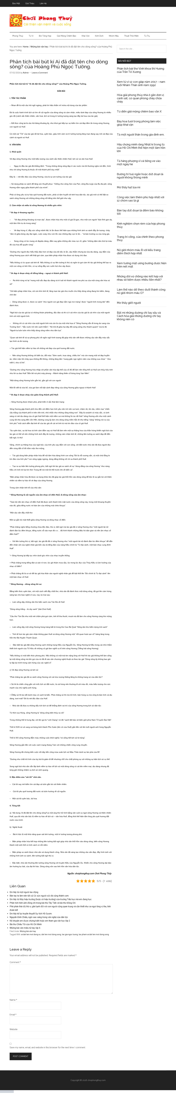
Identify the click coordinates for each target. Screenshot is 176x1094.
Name (13, 1000)
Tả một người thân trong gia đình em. (140, 134)
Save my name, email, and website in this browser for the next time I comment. (48, 1047)
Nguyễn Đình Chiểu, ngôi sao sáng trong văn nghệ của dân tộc (39, 917)
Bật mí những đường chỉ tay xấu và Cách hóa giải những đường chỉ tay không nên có (139, 316)
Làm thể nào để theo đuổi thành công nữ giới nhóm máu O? (141, 291)
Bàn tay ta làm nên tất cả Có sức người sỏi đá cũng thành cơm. (39, 895)
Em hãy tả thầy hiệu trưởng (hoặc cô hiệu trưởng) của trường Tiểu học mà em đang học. (51, 899)
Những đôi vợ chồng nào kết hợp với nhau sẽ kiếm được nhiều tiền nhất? (140, 278)
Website (13, 1029)
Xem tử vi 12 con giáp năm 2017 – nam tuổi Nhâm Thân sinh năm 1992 (141, 83)
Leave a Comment (40, 73)
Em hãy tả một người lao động (24, 892)
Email (13, 1014)
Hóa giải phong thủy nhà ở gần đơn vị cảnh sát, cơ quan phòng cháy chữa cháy (140, 98)
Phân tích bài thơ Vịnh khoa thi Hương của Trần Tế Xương (140, 70)
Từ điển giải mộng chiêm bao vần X (139, 111)
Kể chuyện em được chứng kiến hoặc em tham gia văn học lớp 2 (40, 920)
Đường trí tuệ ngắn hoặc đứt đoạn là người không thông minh (140, 175)
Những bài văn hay (28, 931)
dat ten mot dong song (51, 934)
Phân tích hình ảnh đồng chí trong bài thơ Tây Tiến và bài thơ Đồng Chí (42, 903)
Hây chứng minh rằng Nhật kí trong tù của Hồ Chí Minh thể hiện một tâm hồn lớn (141, 148)
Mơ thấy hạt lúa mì (128, 187)
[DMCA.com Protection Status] (7, 1092)
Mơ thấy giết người (129, 302)
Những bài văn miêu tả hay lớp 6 (25, 928)
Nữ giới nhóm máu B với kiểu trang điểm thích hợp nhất (139, 251)
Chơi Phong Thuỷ (88, 20)
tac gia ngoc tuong (70, 934)
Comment (15, 962)
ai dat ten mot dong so (31, 934)
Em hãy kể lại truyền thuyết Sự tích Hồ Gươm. (31, 913)
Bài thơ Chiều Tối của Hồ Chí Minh (26, 924)
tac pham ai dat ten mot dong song (94, 934)
